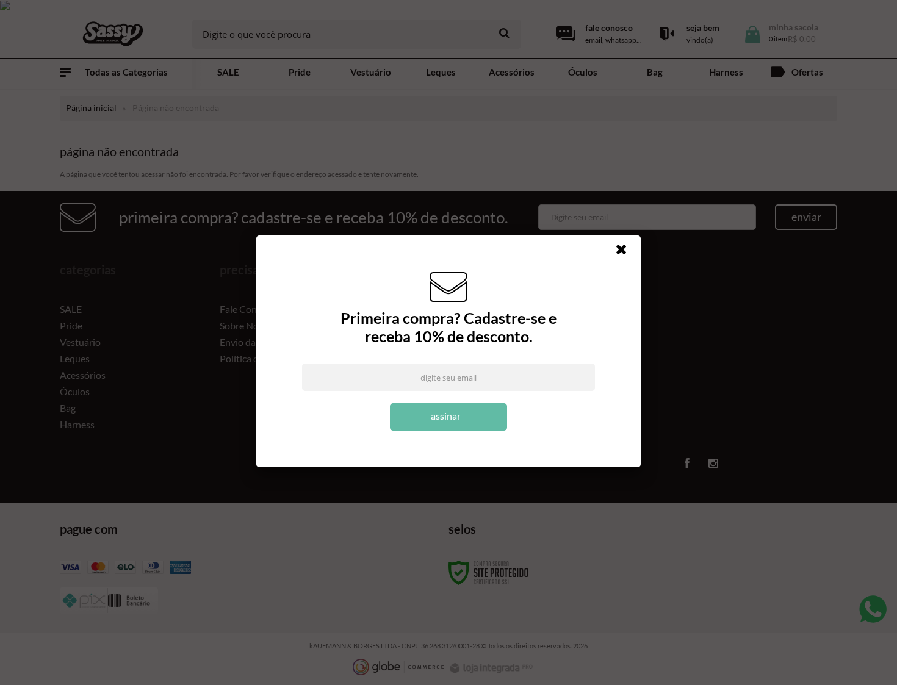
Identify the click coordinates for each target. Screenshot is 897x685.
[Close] (627, 253)
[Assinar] (448, 417)
